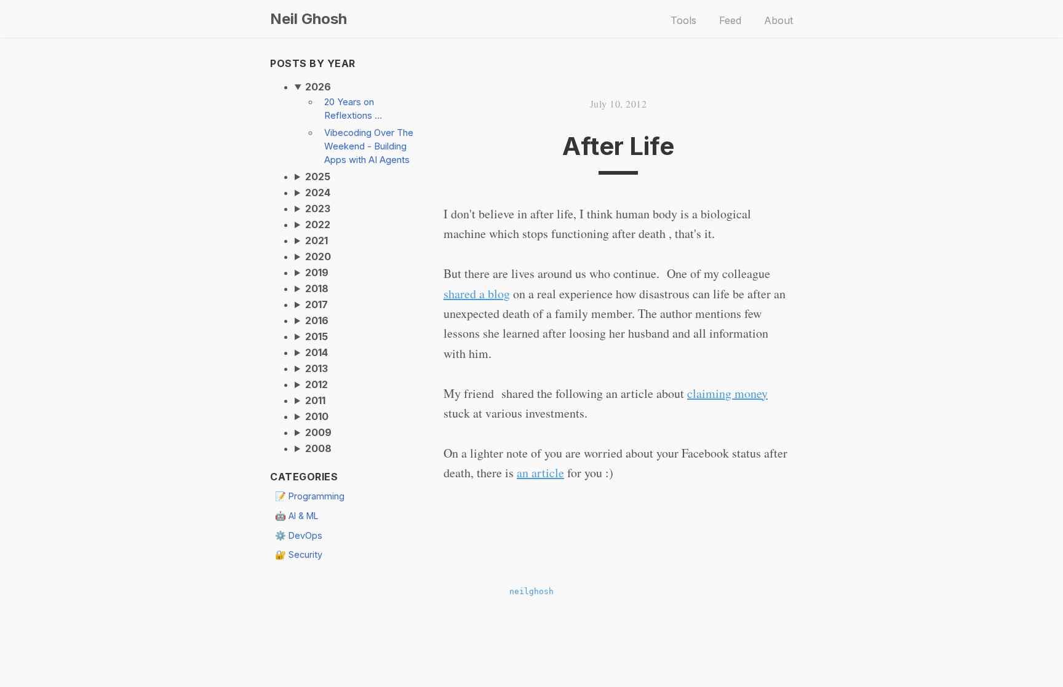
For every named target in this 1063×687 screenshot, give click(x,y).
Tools (683, 20)
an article (540, 472)
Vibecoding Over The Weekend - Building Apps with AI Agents (368, 146)
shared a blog (477, 293)
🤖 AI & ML (297, 515)
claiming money (727, 393)
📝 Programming (309, 496)
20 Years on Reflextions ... (353, 109)
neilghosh (531, 591)
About (778, 20)
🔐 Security (298, 554)
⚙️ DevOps (298, 535)
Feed (730, 20)
